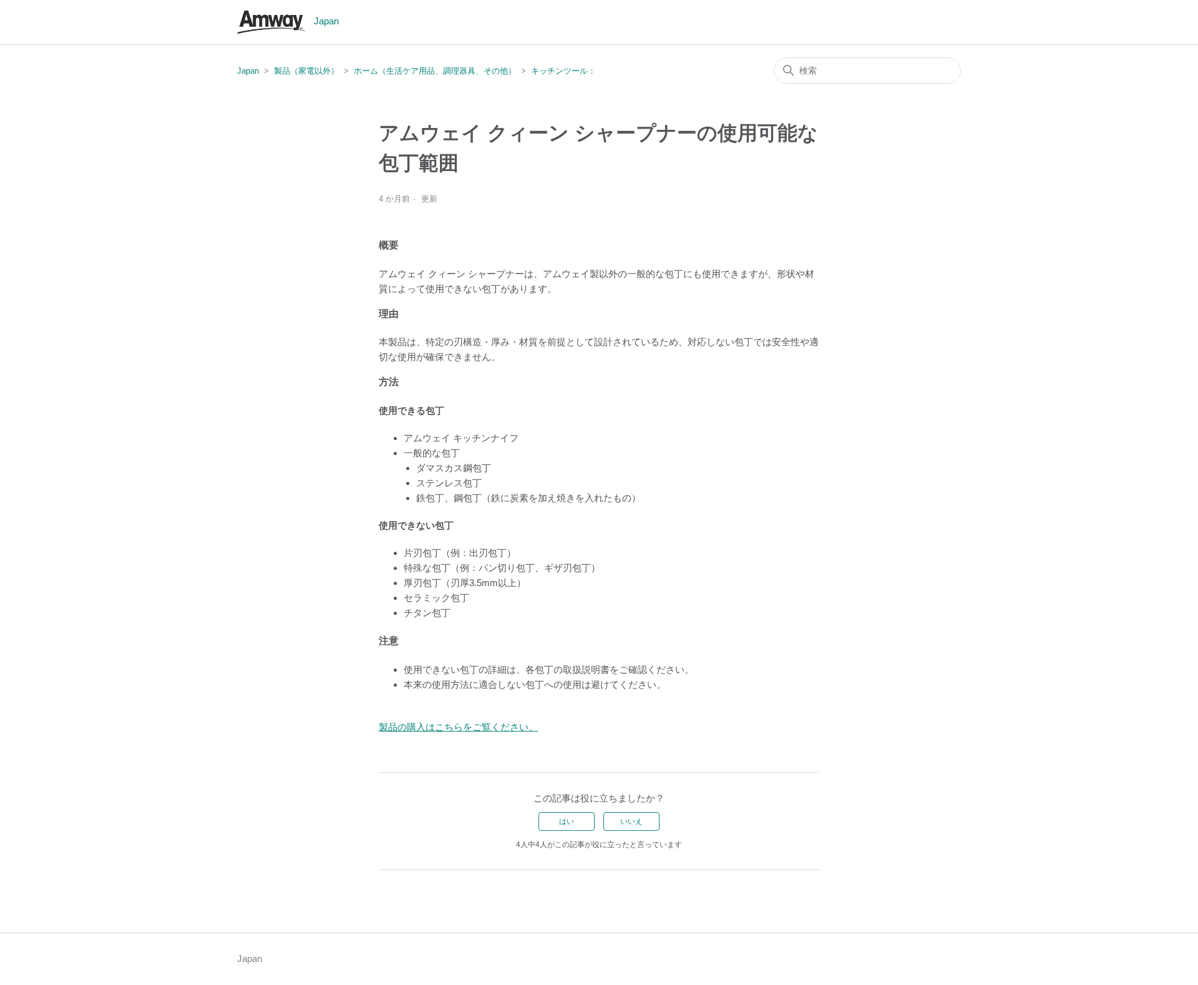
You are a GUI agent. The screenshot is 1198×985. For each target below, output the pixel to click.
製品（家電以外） (306, 71)
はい (566, 821)
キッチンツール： (563, 71)
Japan (248, 71)
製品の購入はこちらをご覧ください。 (458, 727)
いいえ (631, 821)
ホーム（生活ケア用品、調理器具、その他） (435, 71)
